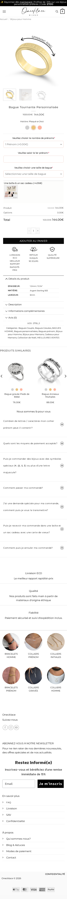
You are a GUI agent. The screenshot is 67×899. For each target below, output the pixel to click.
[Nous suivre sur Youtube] (16, 727)
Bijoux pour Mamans (33, 334)
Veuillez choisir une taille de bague (33, 167)
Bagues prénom (46, 331)
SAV (8, 814)
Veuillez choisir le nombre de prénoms (33, 138)
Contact (11, 857)
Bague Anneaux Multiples (50, 395)
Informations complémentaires (26, 311)
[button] (4, 11)
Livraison (11, 808)
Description (15, 304)
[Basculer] (6, 305)
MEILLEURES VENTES (48, 337)
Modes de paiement (18, 851)
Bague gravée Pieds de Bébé (16, 395)
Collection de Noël (27, 337)
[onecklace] (33, 11)
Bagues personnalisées (26, 331)
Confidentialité (15, 821)
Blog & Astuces (15, 845)
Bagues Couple (26, 328)
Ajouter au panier (34, 240)
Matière (24, 121)
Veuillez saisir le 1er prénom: (33, 153)
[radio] (27, 127)
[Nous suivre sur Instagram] (10, 727)
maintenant (26, 2)
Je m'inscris (50, 783)
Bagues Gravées (43, 328)
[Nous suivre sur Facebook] (5, 727)
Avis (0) (12, 317)
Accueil (3, 19)
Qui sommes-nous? (18, 838)
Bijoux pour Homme (20, 19)
